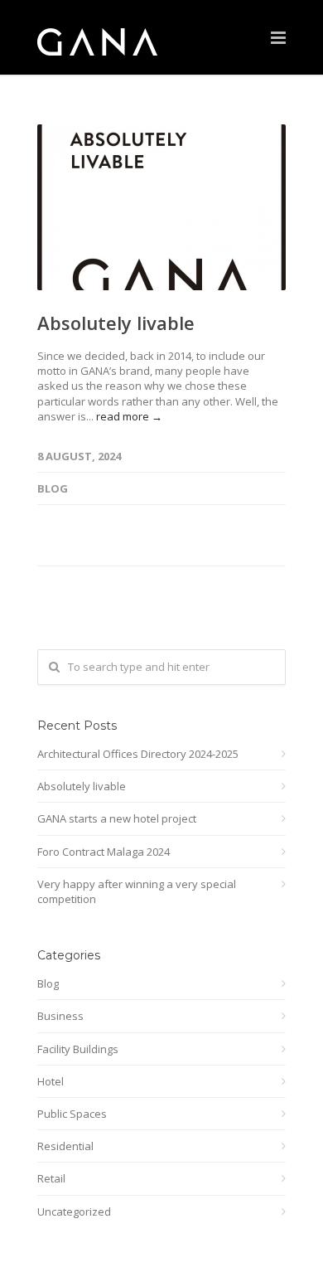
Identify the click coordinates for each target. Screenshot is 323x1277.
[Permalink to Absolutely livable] (161, 207)
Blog (52, 488)
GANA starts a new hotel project (116, 818)
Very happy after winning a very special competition (136, 891)
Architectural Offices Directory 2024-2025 (138, 753)
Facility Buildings (77, 1049)
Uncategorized (74, 1211)
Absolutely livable (116, 322)
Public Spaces (72, 1113)
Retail (51, 1178)
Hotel (50, 1081)
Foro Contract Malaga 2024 (103, 851)
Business (60, 1015)
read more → (129, 416)
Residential (65, 1146)
